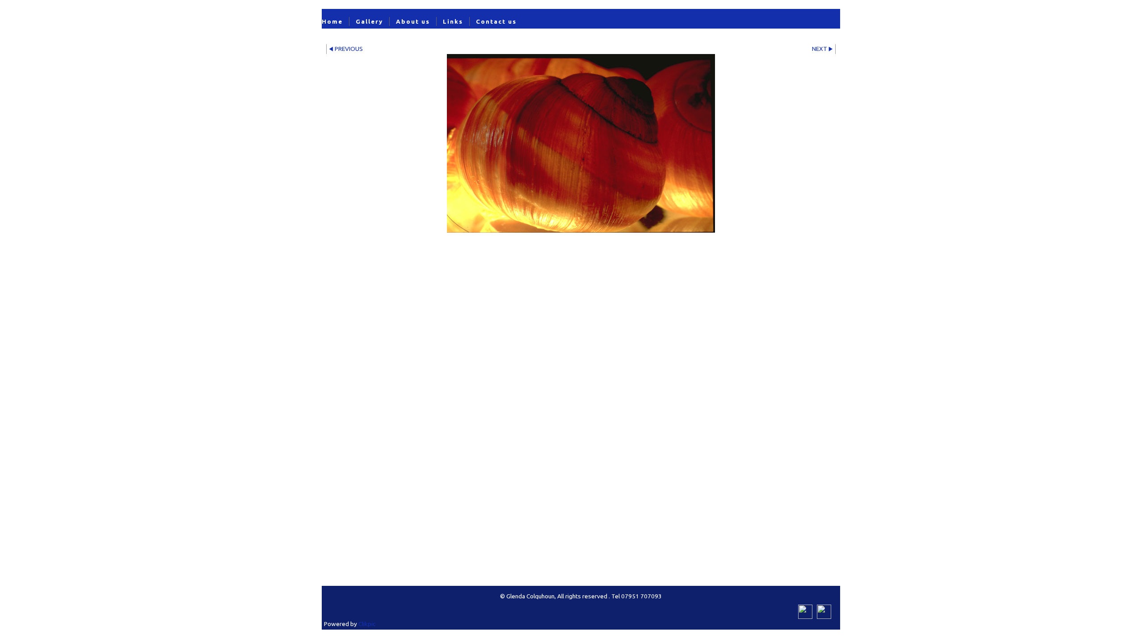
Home (332, 21)
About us (413, 21)
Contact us (496, 21)
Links (453, 21)
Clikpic (366, 623)
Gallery (369, 21)
